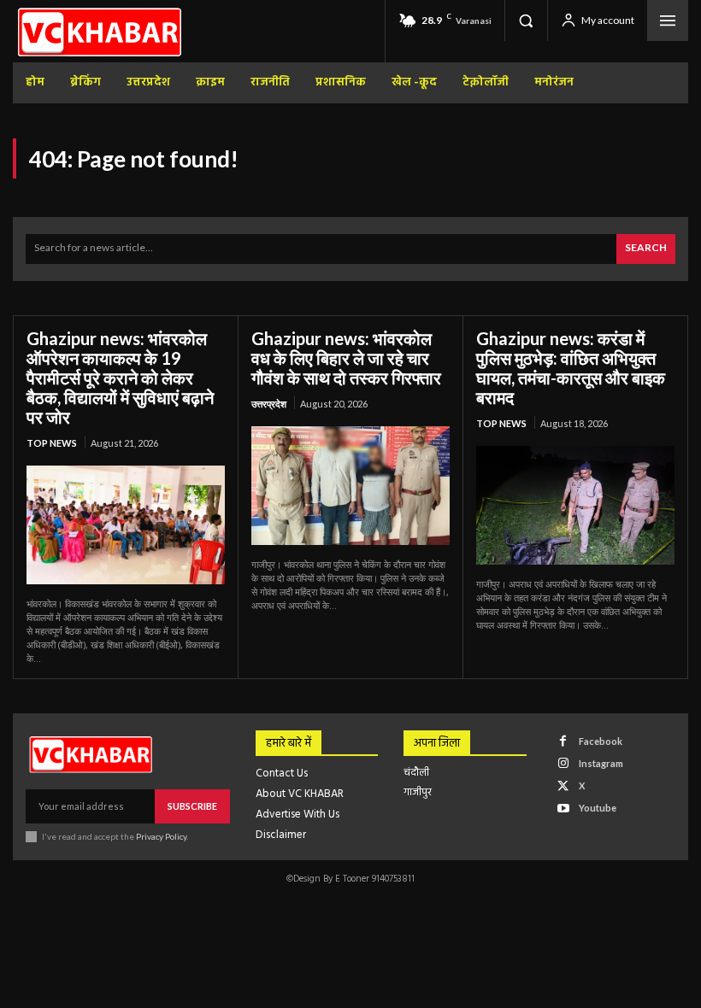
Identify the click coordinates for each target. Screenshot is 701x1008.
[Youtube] (563, 808)
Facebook (600, 741)
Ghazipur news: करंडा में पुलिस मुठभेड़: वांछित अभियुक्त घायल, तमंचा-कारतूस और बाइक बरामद (570, 367)
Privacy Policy (161, 836)
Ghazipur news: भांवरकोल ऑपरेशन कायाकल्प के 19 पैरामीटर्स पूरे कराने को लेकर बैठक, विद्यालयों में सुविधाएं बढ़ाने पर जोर (120, 377)
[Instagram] (563, 763)
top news (52, 442)
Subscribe (192, 806)
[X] (563, 786)
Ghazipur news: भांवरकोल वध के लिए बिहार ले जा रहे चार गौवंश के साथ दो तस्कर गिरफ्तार (346, 358)
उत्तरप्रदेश (268, 403)
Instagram (601, 763)
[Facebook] (563, 741)
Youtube (597, 807)
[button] (525, 20)
